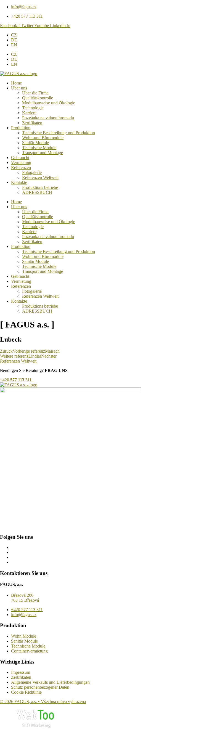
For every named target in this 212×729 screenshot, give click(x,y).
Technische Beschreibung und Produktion (58, 132)
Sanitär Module (35, 142)
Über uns (19, 88)
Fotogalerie (32, 172)
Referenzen (21, 167)
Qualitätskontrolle (37, 98)
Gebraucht (20, 157)
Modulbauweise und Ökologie (48, 103)
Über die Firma (35, 93)
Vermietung (21, 162)
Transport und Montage (42, 152)
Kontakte (19, 182)
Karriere (29, 112)
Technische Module (39, 147)
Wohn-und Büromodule (42, 137)
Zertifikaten (32, 122)
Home (16, 83)
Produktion (20, 127)
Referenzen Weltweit (40, 177)
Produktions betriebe (40, 187)
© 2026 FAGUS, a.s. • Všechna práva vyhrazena (43, 701)
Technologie (33, 107)
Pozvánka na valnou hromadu (48, 117)
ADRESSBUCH (37, 192)
